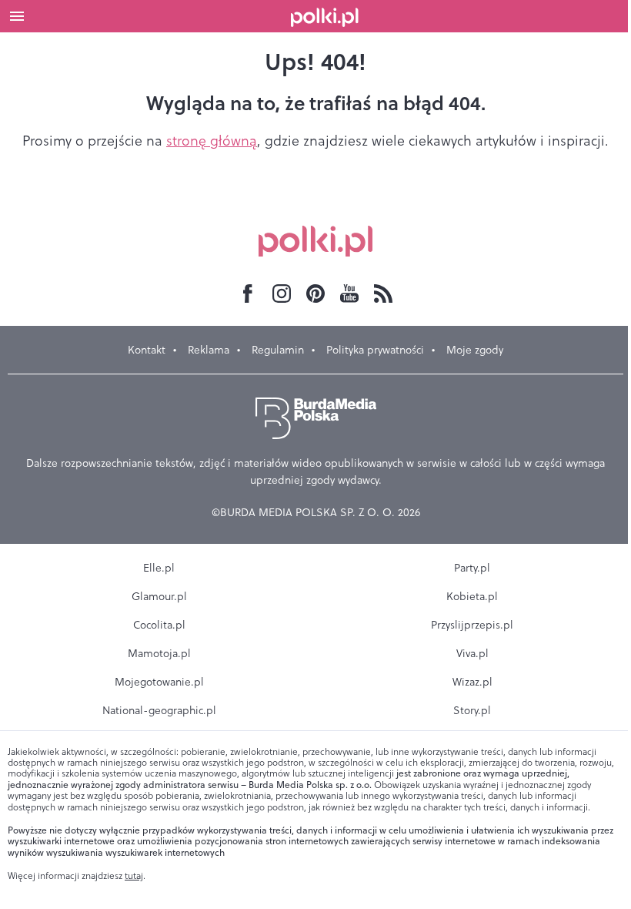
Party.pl (472, 567)
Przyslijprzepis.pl (472, 624)
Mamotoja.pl (159, 653)
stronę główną (211, 140)
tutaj (134, 875)
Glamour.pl (159, 596)
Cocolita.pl (159, 624)
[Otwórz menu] (17, 16)
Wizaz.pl (472, 681)
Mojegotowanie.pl (159, 681)
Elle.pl (159, 567)
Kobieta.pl (472, 596)
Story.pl (472, 710)
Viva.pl (472, 653)
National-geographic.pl (159, 710)
